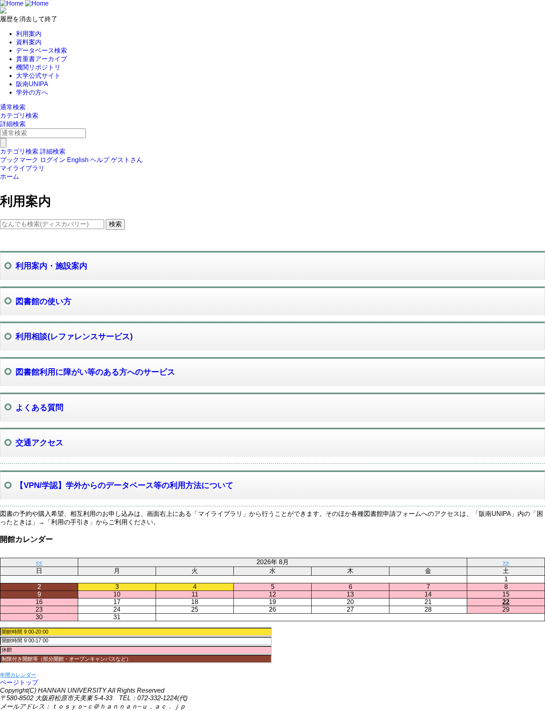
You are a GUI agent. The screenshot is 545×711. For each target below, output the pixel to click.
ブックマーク (19, 159)
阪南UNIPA (32, 84)
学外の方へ (32, 92)
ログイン (52, 159)
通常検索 (13, 107)
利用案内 (28, 33)
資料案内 (28, 42)
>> (506, 563)
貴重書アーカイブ (41, 58)
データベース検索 (41, 50)
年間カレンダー (18, 675)
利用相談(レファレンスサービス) (74, 336)
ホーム (9, 176)
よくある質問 (39, 407)
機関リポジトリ (38, 67)
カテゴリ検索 (19, 115)
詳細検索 (13, 123)
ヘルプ (99, 159)
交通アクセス (39, 442)
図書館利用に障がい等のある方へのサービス (95, 371)
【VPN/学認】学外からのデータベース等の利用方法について (124, 485)
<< (39, 563)
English (78, 159)
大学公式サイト (38, 75)
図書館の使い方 (43, 301)
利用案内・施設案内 (51, 265)
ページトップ (19, 682)
